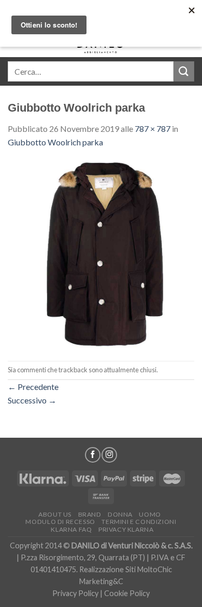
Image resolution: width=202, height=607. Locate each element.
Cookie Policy (127, 593)
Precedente (33, 387)
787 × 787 (152, 128)
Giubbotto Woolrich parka (55, 142)
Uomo (150, 514)
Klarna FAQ (71, 529)
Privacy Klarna (126, 529)
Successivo (32, 400)
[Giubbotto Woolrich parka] (101, 254)
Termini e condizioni (139, 521)
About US (54, 514)
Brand (90, 514)
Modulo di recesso (60, 521)
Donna (120, 514)
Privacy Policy (75, 593)
